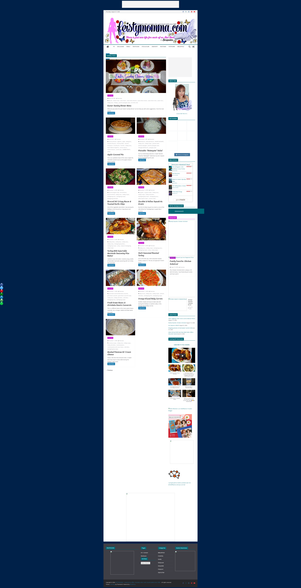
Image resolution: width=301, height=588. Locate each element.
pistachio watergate (142, 145)
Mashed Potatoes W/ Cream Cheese (119, 353)
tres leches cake (134, 102)
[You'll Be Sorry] (170, 173)
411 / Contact (144, 552)
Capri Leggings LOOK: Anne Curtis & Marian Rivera (181, 318)
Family (128, 46)
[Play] (182, 355)
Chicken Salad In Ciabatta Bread (190, 302)
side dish (162, 293)
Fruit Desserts (117, 145)
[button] (175, 370)
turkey (118, 245)
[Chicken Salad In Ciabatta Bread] (177, 304)
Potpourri (172, 46)
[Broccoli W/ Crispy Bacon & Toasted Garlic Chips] (120, 176)
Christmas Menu (120, 143)
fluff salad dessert (150, 141)
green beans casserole (112, 295)
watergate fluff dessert (143, 147)
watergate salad (152, 147)
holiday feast (118, 241)
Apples (123, 141)
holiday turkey (110, 244)
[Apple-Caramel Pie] (120, 126)
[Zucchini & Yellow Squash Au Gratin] (151, 176)
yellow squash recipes (143, 198)
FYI (114, 46)
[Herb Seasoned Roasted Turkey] (151, 229)
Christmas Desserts (111, 143)
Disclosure (120, 46)
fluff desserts (142, 141)
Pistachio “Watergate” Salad (150, 150)
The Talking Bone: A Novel (179, 186)
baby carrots (142, 293)
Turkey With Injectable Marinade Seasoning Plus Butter (118, 253)
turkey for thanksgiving (126, 245)
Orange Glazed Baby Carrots (150, 298)
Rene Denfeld (175, 187)
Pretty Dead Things (177, 191)
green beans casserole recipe (124, 295)
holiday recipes (148, 143)
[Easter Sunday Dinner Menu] (136, 76)
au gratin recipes (148, 192)
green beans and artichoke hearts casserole (118, 293)
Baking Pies (128, 141)
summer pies (119, 149)
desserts (127, 143)
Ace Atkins (175, 182)
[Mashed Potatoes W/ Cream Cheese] (120, 327)
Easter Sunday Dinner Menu (119, 105)
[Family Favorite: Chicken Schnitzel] (181, 237)
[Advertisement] (150, 4)
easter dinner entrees (142, 100)
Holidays (116, 102)
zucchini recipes (152, 198)
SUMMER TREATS (126, 149)
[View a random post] (193, 47)
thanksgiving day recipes (143, 196)
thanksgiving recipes (120, 196)
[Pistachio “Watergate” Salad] (151, 126)
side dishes (125, 297)
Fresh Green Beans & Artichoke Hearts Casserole (119, 304)
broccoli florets (123, 192)
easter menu (160, 100)
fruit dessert (110, 145)
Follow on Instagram (182, 154)
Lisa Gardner (175, 175)
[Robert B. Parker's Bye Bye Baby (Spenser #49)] (170, 179)
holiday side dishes (150, 194)
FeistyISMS (163, 46)
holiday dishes (112, 241)
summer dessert (123, 147)
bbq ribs (110, 100)
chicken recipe (116, 100)
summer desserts (111, 149)
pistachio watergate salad (124, 102)
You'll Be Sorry (176, 173)
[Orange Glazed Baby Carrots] (151, 278)
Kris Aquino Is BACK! (173, 325)
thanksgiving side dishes (112, 198)
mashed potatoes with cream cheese (115, 347)
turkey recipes (110, 248)
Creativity (155, 46)
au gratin (141, 192)
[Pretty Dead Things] (170, 191)
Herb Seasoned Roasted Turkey (148, 254)
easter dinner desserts (132, 100)
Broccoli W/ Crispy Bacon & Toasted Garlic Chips (119, 203)
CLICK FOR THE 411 (182, 113)
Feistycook (136, 46)
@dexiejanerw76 (179, 211)
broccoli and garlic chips (114, 192)
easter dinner (123, 100)
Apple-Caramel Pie (115, 154)
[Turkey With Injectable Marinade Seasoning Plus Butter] (120, 226)
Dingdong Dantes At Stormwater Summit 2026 (180, 328)
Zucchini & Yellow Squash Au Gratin (150, 203)
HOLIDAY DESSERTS (159, 141)
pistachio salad (155, 143)
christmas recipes (112, 343)
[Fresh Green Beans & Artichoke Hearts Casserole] (120, 278)
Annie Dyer (175, 170)
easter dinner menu (152, 100)
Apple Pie (119, 141)
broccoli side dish (111, 194)
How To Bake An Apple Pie (113, 147)
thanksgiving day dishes (119, 244)
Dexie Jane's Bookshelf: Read (181, 164)
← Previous (109, 370)
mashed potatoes (120, 345)
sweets (108, 151)
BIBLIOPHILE (180, 46)
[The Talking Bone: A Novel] (170, 186)
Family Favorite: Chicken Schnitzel (177, 323)
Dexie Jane (119, 98)
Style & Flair (145, 46)
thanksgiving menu (111, 196)
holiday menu (110, 102)
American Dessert (113, 141)
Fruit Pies (123, 145)
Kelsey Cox (175, 193)
